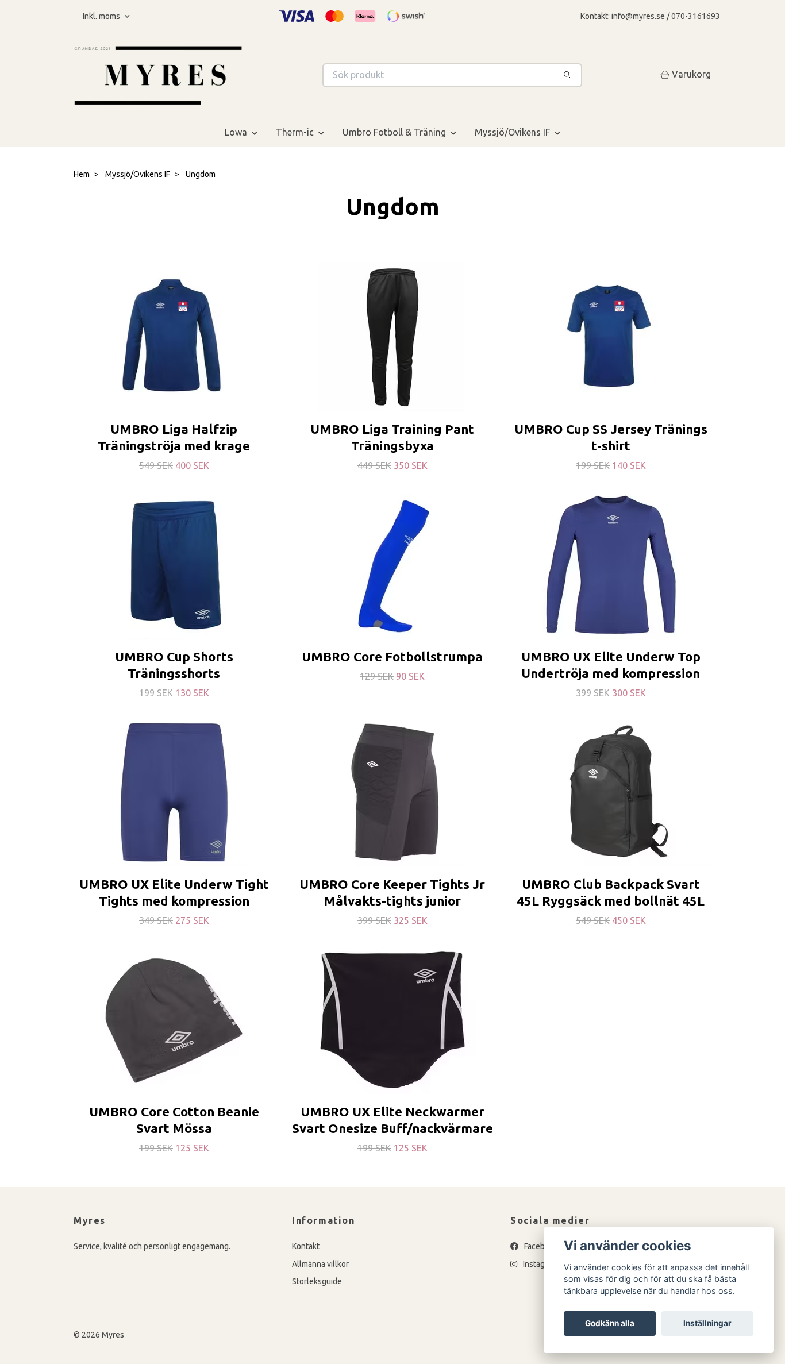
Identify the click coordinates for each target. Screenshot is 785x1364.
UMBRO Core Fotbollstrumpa (392, 656)
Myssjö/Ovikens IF (512, 132)
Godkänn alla (609, 1323)
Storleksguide (317, 1281)
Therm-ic (295, 132)
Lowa (236, 132)
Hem (82, 174)
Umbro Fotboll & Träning (394, 132)
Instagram (539, 1264)
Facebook (540, 1246)
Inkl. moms (102, 16)
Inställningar (707, 1323)
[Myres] (233, 75)
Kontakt (306, 1246)
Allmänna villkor (320, 1264)
